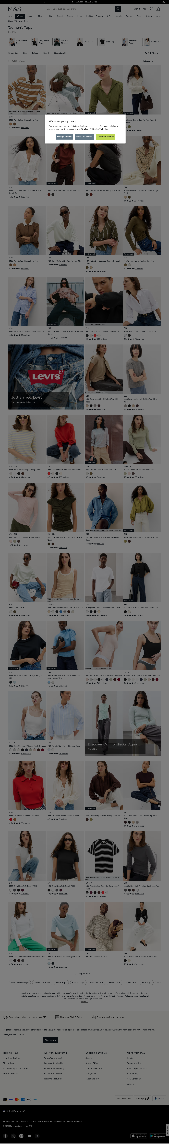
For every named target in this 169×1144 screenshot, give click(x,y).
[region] (85, 128)
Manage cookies (64, 137)
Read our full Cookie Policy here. (95, 129)
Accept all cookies (105, 137)
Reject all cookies (84, 137)
